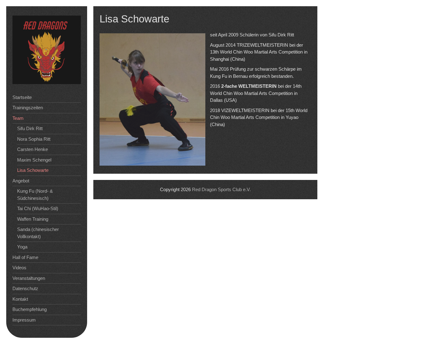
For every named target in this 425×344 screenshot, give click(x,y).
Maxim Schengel (34, 160)
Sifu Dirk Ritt (30, 128)
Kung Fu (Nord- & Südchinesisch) (35, 194)
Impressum (24, 320)
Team (18, 118)
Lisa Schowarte (33, 170)
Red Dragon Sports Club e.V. (221, 189)
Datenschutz (25, 288)
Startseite (22, 97)
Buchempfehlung (29, 309)
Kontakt (20, 299)
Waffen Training (32, 219)
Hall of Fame (25, 257)
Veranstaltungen (28, 278)
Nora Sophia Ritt (33, 139)
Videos (19, 267)
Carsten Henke (32, 149)
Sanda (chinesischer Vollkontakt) (38, 233)
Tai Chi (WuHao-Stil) (37, 208)
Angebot (20, 180)
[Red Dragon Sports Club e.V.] (46, 82)
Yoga (22, 246)
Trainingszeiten (27, 107)
